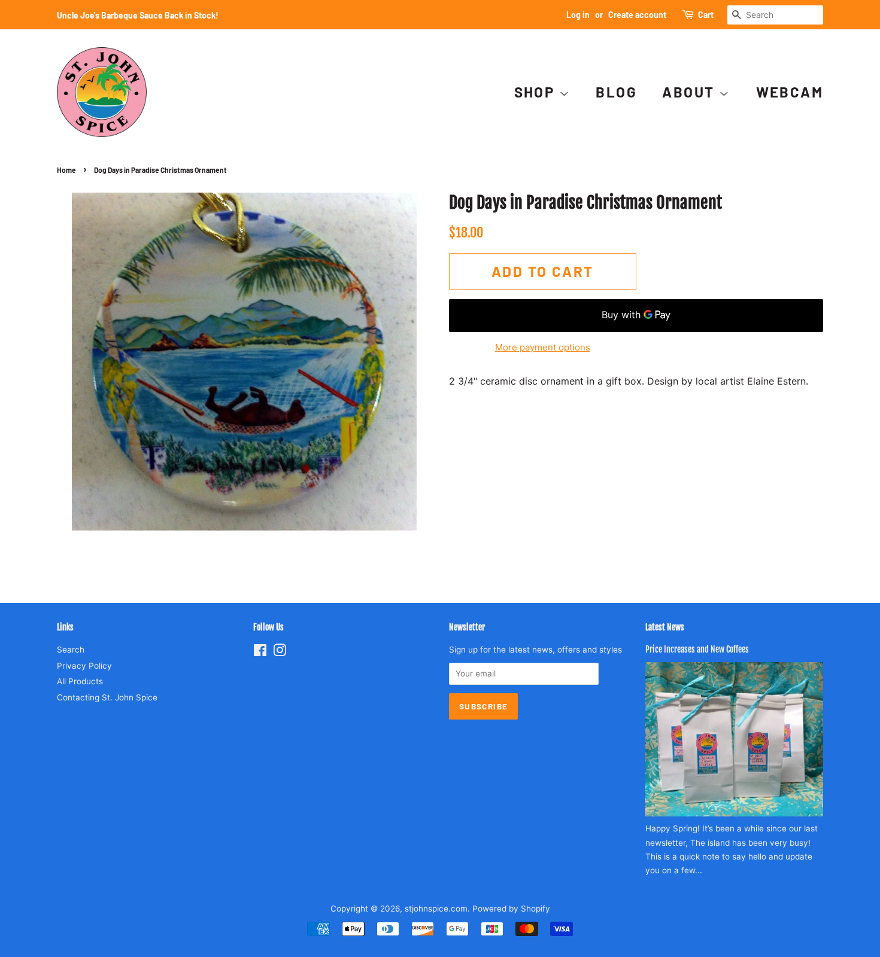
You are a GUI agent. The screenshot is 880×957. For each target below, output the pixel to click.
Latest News (664, 627)
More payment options (542, 347)
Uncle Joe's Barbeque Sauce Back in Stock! (138, 15)
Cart (706, 15)
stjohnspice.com (436, 908)
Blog (616, 91)
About (690, 91)
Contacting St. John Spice (107, 697)
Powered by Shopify (511, 908)
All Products (80, 681)
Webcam (789, 91)
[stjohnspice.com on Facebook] (260, 652)
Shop (536, 91)
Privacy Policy (84, 665)
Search (70, 649)
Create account (637, 15)
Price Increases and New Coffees (697, 649)
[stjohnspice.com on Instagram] (279, 652)
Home (66, 170)
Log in (578, 15)
